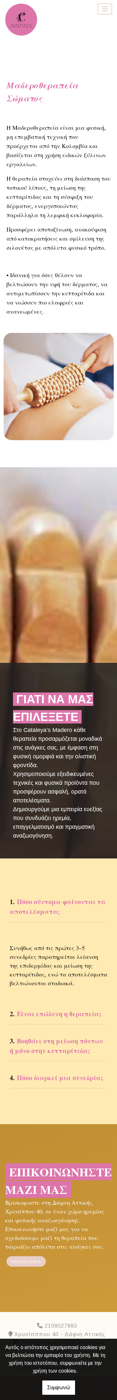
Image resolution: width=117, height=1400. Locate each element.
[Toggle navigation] (105, 9)
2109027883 (61, 1326)
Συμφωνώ (58, 1387)
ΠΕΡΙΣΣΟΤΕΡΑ (26, 1261)
